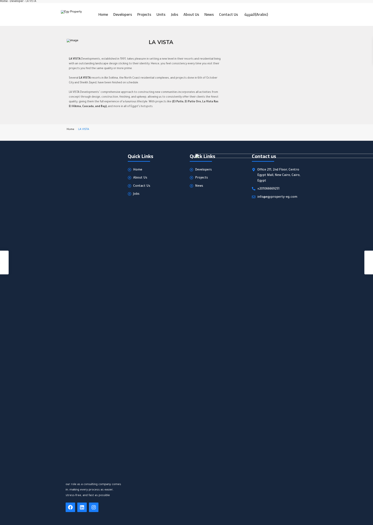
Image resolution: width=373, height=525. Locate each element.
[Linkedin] (82, 507)
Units (160, 14)
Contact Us (228, 14)
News (209, 14)
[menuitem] (255, 14)
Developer (17, 1)
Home (4, 1)
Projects (144, 14)
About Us (191, 14)
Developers (122, 14)
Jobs (174, 14)
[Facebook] (70, 507)
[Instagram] (93, 507)
